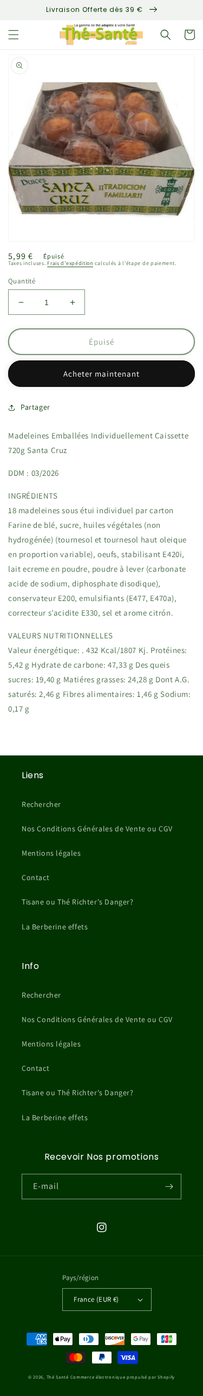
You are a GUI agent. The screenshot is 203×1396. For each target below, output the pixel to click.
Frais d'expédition (70, 263)
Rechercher (41, 804)
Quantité (21, 281)
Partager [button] (35, 407)
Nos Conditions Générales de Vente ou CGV (97, 828)
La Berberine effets (55, 927)
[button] (13, 35)
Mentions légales (51, 853)
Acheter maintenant (101, 374)
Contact (35, 877)
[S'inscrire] (169, 1186)
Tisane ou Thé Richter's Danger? (78, 902)
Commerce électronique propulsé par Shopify (122, 1377)
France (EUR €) (96, 1299)
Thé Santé (58, 1377)
